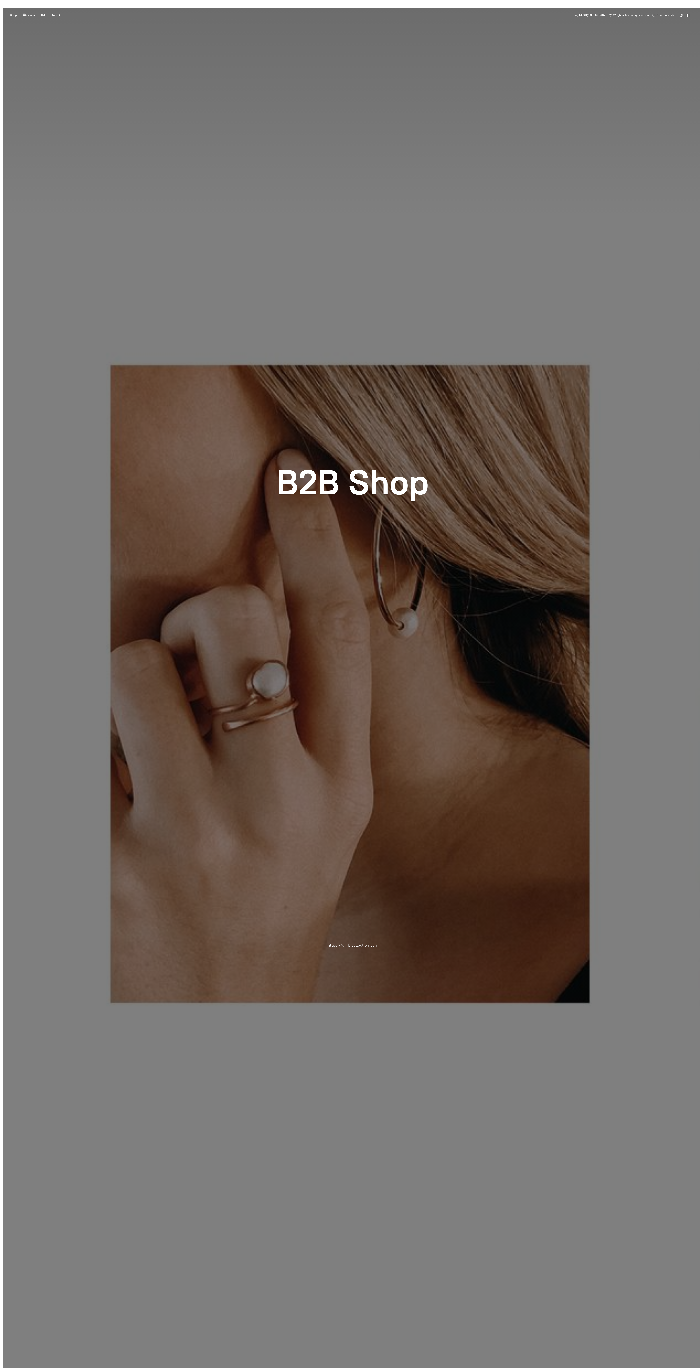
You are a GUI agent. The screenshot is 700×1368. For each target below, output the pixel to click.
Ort (43, 15)
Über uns (29, 15)
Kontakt (56, 15)
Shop (13, 15)
